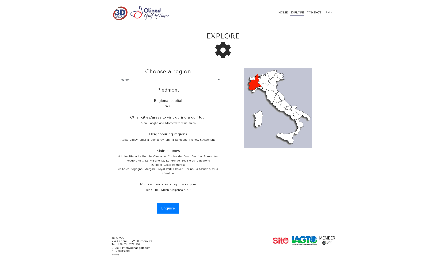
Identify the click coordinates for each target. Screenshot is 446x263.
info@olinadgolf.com (136, 247)
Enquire (168, 208)
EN (328, 12)
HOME (283, 12)
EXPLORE (297, 12)
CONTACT (314, 12)
